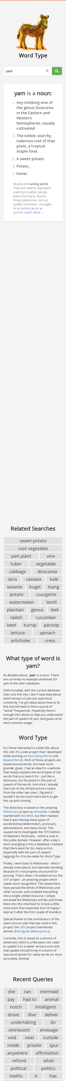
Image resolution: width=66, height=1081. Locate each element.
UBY (6, 880)
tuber (16, 564)
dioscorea (47, 571)
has (53, 1076)
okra (12, 579)
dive (32, 1014)
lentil (51, 602)
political (18, 1068)
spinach (47, 633)
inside (13, 1045)
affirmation (47, 1053)
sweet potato (33, 541)
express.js (43, 931)
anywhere (17, 1053)
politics (48, 1068)
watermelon (21, 602)
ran (27, 991)
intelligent (45, 1007)
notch (16, 1007)
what (48, 1060)
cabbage (17, 571)
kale (54, 579)
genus (37, 610)
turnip (30, 625)
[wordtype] (33, 32)
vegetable (46, 564)
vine (51, 556)
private (34, 1045)
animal (51, 999)
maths (15, 1076)
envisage (49, 1030)
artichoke (20, 640)
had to (29, 999)
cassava (33, 579)
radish (16, 617)
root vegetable (33, 548)
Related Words (13, 760)
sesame (14, 587)
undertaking (23, 1022)
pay (11, 999)
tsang (53, 587)
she (11, 991)
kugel (35, 587)
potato (16, 594)
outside (50, 1037)
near (29, 1037)
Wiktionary (10, 812)
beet (11, 625)
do (53, 1022)
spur (54, 1045)
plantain (15, 610)
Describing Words (40, 756)
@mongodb (22, 931)
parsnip (51, 625)
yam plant (21, 556)
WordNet (27, 816)
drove (13, 1014)
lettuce (18, 633)
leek (55, 610)
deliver (51, 1014)
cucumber (46, 617)
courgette (46, 594)
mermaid (49, 991)
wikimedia (40, 812)
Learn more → (34, 212)
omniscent (19, 1030)
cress (50, 640)
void (12, 1037)
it (35, 1076)
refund (19, 1060)
